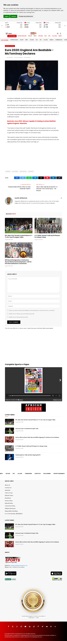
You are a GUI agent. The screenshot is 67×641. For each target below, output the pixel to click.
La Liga (54, 36)
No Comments (19, 57)
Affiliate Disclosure (10, 508)
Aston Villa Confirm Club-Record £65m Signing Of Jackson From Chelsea (37, 437)
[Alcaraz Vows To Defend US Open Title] (9, 431)
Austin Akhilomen (21, 198)
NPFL (35, 36)
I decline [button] (13, 16)
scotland (30, 171)
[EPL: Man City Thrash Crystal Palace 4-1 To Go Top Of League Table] (18, 225)
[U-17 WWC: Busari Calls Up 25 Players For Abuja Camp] (48, 225)
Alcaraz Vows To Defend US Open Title (26, 428)
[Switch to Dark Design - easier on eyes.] (60, 33)
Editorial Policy (9, 503)
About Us (7, 485)
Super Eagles (22, 36)
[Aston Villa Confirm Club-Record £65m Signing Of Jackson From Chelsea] (9, 439)
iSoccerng (47, 473)
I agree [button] (7, 16)
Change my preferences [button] (26, 16)
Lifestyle (38, 473)
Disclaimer (8, 498)
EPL (49, 36)
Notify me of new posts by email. (18, 317)
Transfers (28, 473)
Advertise (7, 490)
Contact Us (8, 487)
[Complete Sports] (33, 33)
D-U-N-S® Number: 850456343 (13, 514)
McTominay (23, 171)
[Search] (58, 33)
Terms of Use (9, 493)
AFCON (40, 36)
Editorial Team (9, 495)
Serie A (61, 36)
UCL (45, 36)
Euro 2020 (15, 171)
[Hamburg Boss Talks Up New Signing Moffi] (9, 457)
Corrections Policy (10, 506)
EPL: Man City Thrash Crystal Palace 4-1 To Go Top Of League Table (18, 236)
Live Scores (12, 36)
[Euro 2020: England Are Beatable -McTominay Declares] (31, 90)
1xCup (30, 36)
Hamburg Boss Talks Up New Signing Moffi (27, 455)
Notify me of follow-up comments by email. (21, 314)
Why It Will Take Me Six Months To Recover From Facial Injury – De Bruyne (46, 188)
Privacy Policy (9, 501)
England (8, 171)
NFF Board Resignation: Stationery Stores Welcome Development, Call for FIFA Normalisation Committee (18, 261)
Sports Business (59, 473)
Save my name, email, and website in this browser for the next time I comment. (32, 310)
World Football (10, 46)
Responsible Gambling (11, 511)
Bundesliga (59, 39)
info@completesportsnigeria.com (18, 565)
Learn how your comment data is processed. (40, 328)
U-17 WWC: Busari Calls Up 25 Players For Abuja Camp (47, 236)
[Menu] (9, 33)
